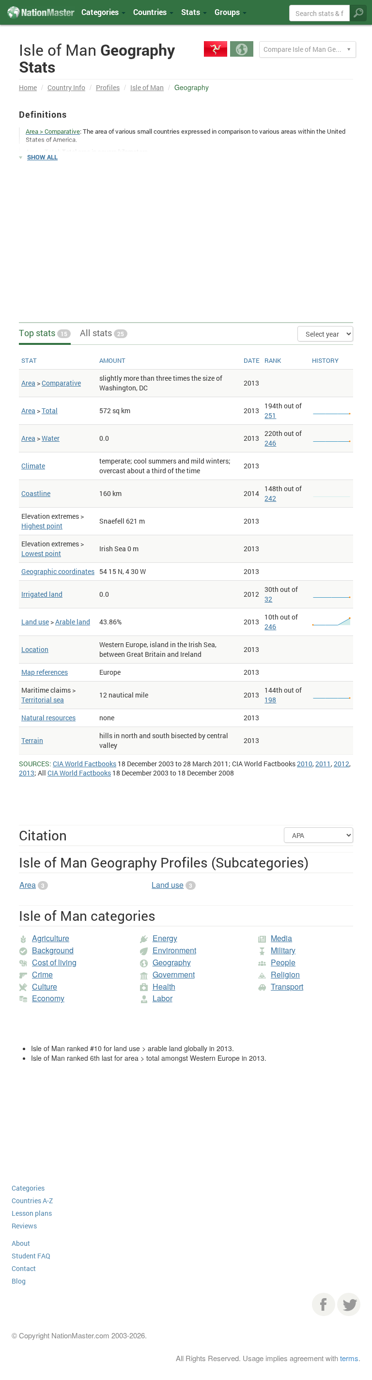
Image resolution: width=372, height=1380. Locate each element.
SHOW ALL (42, 157)
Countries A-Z (32, 1200)
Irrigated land (41, 594)
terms (349, 1358)
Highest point (41, 525)
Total (50, 410)
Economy (48, 998)
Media (281, 938)
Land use (35, 621)
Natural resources (48, 717)
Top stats (43, 333)
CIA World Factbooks (84, 763)
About (21, 1243)
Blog (19, 1281)
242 (270, 498)
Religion (285, 974)
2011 (323, 763)
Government (174, 974)
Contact (24, 1268)
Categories (101, 12)
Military (283, 950)
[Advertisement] (186, 237)
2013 (26, 772)
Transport (287, 986)
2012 (341, 763)
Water (51, 438)
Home (28, 87)
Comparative (61, 383)
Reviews (24, 1225)
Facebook (323, 1304)
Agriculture (50, 938)
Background (53, 950)
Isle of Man (147, 87)
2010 (304, 763)
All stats (102, 333)
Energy (165, 938)
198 (270, 699)
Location (34, 649)
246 (270, 443)
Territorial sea (42, 699)
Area (28, 383)
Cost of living (54, 962)
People (283, 962)
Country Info (66, 87)
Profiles (108, 87)
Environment (174, 950)
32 (268, 599)
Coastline (35, 493)
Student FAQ (31, 1255)
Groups (228, 12)
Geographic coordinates (57, 571)
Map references (44, 672)
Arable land (72, 621)
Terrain (32, 740)
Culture (44, 986)
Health (164, 986)
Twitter (348, 1304)
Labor (162, 998)
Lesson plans (32, 1213)
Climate (33, 465)
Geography (172, 962)
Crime (42, 974)
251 (270, 415)
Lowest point (41, 553)
